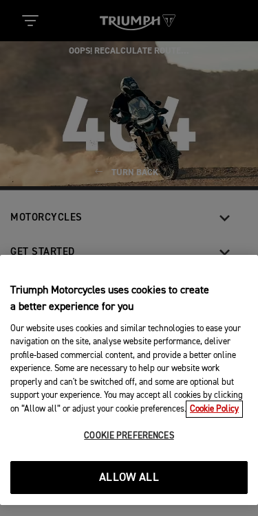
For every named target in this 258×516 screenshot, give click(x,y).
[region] (129, 380)
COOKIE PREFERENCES (128, 435)
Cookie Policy (214, 409)
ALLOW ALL (129, 478)
